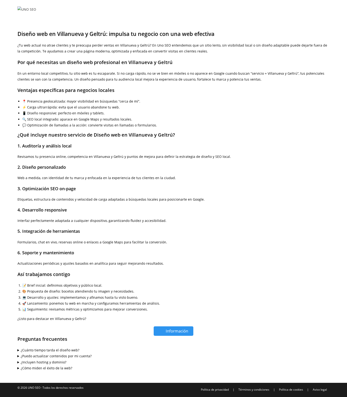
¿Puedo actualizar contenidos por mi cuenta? (56, 356)
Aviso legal (320, 390)
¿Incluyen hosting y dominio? (43, 362)
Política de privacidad (215, 390)
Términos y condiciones (253, 390)
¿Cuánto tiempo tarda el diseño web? (50, 350)
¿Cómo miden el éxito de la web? (46, 368)
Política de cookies (291, 390)
